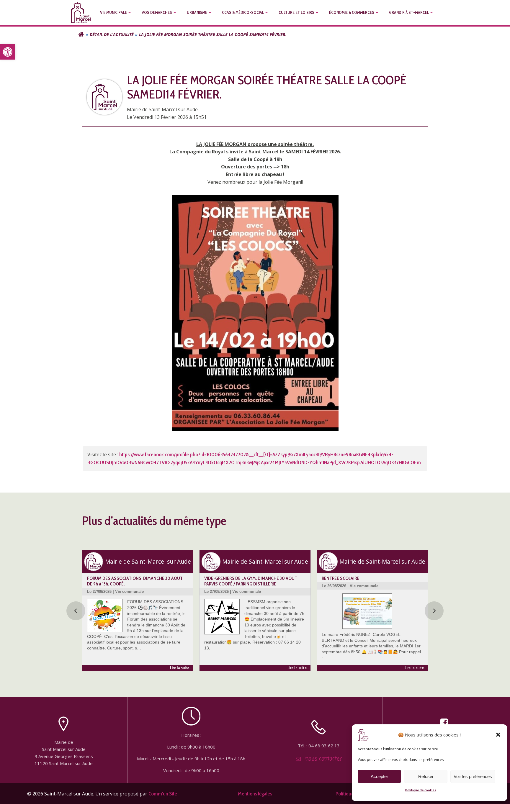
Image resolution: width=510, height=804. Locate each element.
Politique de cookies (420, 790)
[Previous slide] (75, 610)
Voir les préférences (473, 776)
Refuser (426, 776)
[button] (7, 52)
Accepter (379, 776)
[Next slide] (434, 610)
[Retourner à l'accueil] (81, 34)
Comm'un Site (162, 793)
